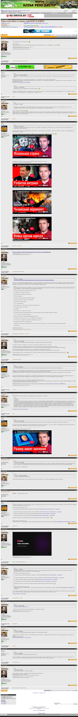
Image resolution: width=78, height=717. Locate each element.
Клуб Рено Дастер (69, 714)
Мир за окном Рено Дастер (22, 10)
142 (66, 690)
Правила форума (3, 703)
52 (63, 690)
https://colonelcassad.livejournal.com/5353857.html (56, 383)
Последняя (74, 690)
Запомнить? (75, 10)
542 (67, 690)
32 (55, 690)
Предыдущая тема (36, 692)
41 (58, 690)
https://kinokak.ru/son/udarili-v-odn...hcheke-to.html (22, 637)
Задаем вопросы (41, 23)
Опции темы (58, 36)
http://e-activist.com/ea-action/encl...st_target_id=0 (51, 509)
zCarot (48, 708)
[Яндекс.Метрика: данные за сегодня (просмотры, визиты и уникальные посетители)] (41, 713)
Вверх (77, 714)
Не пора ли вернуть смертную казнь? (19, 593)
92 (64, 690)
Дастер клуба (5, 23)
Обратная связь (63, 714)
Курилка (28, 10)
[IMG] (2, 701)
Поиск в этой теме (65, 36)
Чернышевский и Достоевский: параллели (20, 409)
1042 (69, 690)
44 (62, 690)
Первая (52, 690)
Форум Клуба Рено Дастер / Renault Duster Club (9, 10)
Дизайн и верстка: (36, 710)
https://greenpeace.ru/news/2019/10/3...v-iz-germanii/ (66, 521)
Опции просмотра (73, 36)
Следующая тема (42, 692)
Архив (74, 714)
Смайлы (2, 700)
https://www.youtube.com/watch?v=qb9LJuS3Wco (21, 82)
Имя (65, 10)
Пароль (65, 11)
